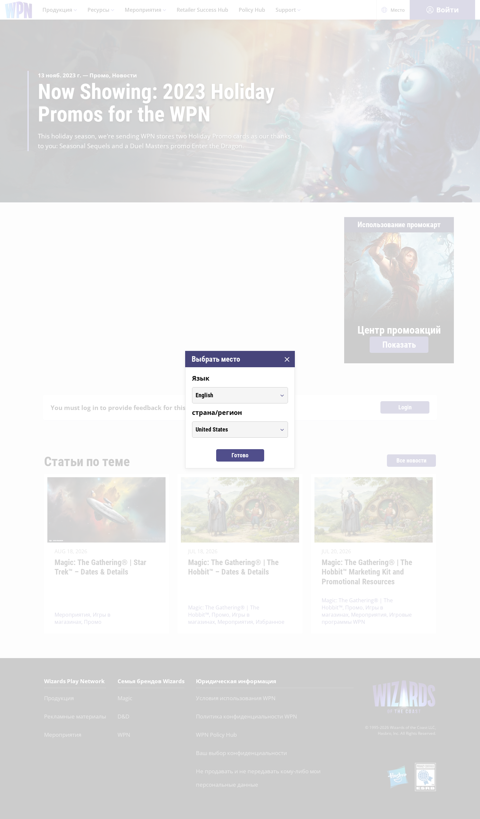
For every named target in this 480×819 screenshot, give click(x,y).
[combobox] (234, 395)
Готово (240, 455)
